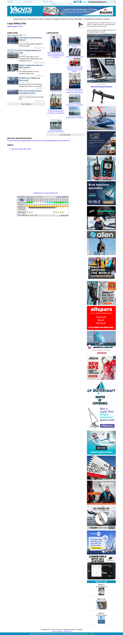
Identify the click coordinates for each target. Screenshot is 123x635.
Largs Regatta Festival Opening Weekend (74, 45)
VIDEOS (70, 19)
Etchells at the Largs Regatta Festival (74, 56)
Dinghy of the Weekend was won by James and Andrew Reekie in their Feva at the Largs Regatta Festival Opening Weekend (55, 55)
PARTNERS (78, 19)
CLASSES (47, 19)
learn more (86, 634)
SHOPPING (98, 19)
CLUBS (40, 19)
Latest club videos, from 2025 (21, 149)
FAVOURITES (32, 19)
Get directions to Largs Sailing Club (46, 193)
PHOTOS (64, 19)
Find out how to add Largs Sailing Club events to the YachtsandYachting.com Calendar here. (38, 140)
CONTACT (106, 19)
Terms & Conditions (57, 631)
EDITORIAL (22, 19)
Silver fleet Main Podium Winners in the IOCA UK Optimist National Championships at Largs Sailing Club (55, 111)
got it (92, 634)
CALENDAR (55, 19)
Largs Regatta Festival (56, 91)
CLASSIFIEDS (88, 19)
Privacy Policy (67, 631)
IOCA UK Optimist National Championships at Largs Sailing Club (74, 104)
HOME (15, 19)
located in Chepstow (101, 614)
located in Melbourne (101, 585)
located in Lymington (101, 600)
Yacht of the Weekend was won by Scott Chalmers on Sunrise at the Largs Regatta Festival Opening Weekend (75, 69)
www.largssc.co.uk (15, 26)
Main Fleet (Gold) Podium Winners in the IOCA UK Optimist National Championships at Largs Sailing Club (74, 90)
